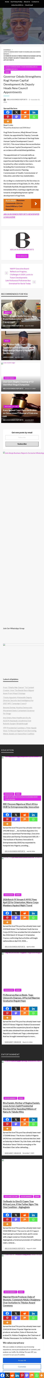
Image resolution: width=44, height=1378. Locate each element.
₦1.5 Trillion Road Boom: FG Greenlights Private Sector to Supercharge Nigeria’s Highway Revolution (18, 349)
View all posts (22, 256)
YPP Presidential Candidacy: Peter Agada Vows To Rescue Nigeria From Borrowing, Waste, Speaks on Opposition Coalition (20, 731)
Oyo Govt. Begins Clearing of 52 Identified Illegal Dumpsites (18, 383)
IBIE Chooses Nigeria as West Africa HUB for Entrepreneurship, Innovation (21, 805)
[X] (16, 112)
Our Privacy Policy (16, 2)
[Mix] (25, 117)
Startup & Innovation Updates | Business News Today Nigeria (21, 798)
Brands (7, 312)
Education (9, 794)
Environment (10, 378)
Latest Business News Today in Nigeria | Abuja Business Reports (21, 68)
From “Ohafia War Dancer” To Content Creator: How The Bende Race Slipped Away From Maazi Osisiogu (18, 690)
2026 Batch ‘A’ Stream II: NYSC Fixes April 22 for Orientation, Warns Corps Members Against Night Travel (21, 902)
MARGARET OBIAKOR (13, 1042)
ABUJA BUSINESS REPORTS (17, 99)
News (7, 72)
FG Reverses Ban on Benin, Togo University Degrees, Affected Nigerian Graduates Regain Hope (21, 998)
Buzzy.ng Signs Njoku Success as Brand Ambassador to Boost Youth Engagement (19, 319)
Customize (22, 1367)
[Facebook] (8, 112)
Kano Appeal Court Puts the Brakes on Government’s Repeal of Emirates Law (20, 413)
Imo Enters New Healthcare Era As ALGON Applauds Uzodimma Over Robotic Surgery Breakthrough (17, 720)
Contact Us (35, 2)
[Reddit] (25, 112)
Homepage (7, 50)
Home (7, 2)
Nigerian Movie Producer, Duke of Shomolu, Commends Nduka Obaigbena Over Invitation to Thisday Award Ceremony (21, 1301)
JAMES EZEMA (8, 357)
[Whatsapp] (34, 117)
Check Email (29, 5)
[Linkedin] (34, 112)
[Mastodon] (16, 117)
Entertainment (10, 1098)
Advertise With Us (17, 5)
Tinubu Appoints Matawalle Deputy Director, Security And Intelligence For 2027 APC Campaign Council (18, 700)
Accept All (22, 1360)
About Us (27, 2)
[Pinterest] (8, 117)
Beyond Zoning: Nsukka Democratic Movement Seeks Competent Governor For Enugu (19, 710)
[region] (22, 1358)
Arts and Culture (11, 406)
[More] (8, 121)
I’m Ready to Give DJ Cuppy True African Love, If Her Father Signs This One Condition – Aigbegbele (20, 1204)
